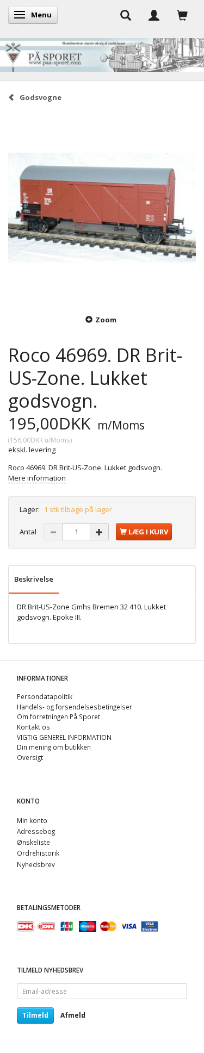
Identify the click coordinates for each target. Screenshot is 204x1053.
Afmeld (72, 1015)
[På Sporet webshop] (102, 52)
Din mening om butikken (54, 747)
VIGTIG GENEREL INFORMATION (64, 737)
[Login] (154, 15)
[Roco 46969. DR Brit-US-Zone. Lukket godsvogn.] (102, 207)
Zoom (105, 320)
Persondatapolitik (44, 696)
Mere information (37, 478)
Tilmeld (35, 1015)
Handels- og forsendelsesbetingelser (74, 706)
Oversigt (30, 757)
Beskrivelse (33, 579)
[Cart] (182, 15)
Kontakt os (33, 726)
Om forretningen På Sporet (58, 716)
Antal (29, 532)
